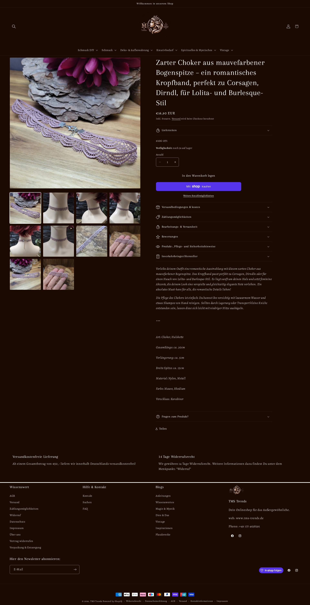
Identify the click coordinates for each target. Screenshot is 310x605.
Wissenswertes (165, 502)
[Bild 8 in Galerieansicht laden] (25, 274)
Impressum (17, 528)
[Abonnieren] (75, 569)
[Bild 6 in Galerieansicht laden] (91, 241)
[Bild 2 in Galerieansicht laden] (58, 208)
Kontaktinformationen (202, 601)
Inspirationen (164, 528)
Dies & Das (162, 515)
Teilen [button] (163, 429)
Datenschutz (17, 521)
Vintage (160, 521)
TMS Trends (96, 601)
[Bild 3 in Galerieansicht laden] (91, 208)
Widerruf (15, 515)
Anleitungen (163, 496)
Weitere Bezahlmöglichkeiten (198, 195)
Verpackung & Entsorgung (25, 547)
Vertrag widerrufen (21, 541)
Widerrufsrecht (133, 601)
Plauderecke (163, 534)
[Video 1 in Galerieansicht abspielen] (58, 241)
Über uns (15, 534)
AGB (12, 496)
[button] (14, 26)
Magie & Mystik (165, 509)
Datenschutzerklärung (156, 601)
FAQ (85, 509)
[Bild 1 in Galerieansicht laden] (25, 208)
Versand (176, 118)
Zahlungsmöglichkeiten (24, 509)
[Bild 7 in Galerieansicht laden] (125, 241)
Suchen (87, 502)
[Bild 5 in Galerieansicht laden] (25, 241)
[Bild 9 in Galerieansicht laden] (58, 274)
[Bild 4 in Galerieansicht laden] (125, 208)
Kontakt (87, 496)
